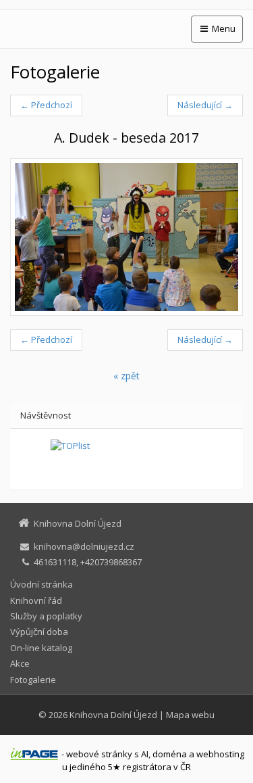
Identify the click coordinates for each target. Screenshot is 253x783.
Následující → (205, 105)
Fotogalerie (33, 679)
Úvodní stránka (41, 584)
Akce (20, 663)
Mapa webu (190, 715)
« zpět (126, 375)
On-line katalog (41, 648)
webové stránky (99, 754)
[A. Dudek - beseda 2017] (126, 237)
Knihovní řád (36, 600)
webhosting (220, 754)
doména (169, 754)
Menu (222, 28)
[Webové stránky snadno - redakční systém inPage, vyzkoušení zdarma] (34, 754)
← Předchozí (46, 105)
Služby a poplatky (46, 616)
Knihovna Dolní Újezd (113, 715)
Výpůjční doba (39, 631)
